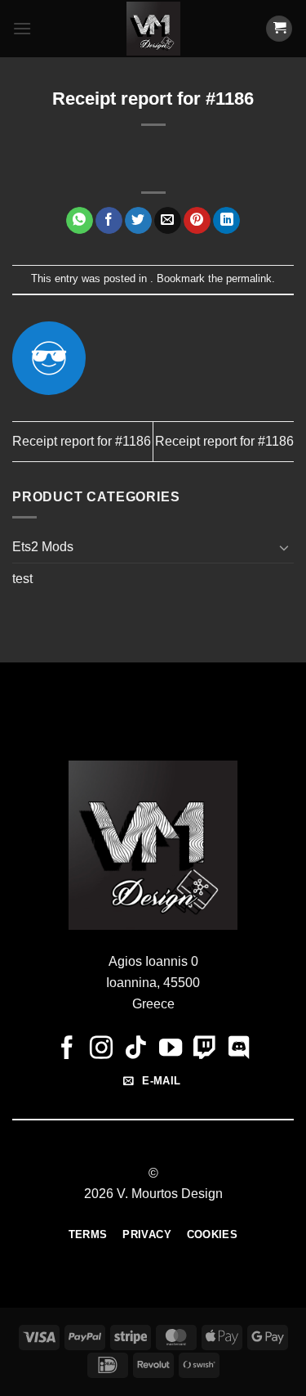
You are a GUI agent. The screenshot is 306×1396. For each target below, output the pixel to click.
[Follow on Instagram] (101, 1049)
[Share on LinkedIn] (226, 221)
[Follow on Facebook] (66, 1049)
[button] (22, 28)
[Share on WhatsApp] (79, 221)
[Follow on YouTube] (170, 1049)
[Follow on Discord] (239, 1049)
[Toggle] (284, 547)
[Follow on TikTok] (135, 1049)
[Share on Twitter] (138, 221)
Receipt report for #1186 (81, 441)
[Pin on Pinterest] (197, 221)
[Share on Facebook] (108, 221)
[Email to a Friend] (167, 221)
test (22, 579)
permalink (249, 278)
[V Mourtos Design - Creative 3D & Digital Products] (153, 28)
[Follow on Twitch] (204, 1049)
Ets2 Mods (42, 547)
